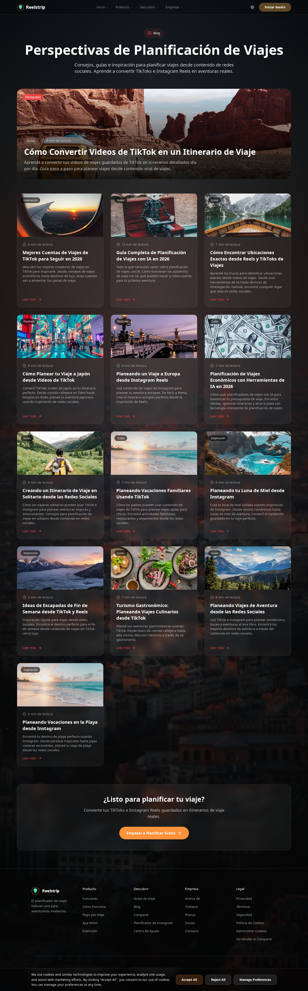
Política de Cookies (250, 923)
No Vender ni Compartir (254, 939)
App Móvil (90, 923)
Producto (122, 7)
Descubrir (147, 7)
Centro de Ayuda (146, 931)
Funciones (90, 898)
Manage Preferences (255, 979)
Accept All (189, 979)
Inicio (101, 7)
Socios (190, 923)
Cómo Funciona (94, 906)
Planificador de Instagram (153, 923)
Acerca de (192, 898)
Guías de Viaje (144, 898)
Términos (243, 906)
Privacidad (244, 898)
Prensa (190, 915)
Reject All (218, 979)
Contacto (191, 931)
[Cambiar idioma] (252, 7)
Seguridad (244, 915)
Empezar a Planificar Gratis (150, 833)
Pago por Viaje (93, 915)
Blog (137, 906)
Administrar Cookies (251, 931)
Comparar (141, 915)
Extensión (90, 931)
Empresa (172, 7)
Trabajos (191, 906)
